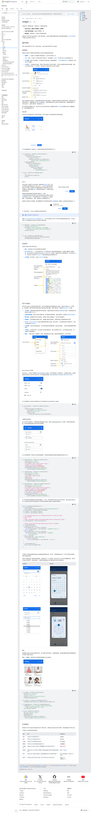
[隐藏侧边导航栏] (16, 810)
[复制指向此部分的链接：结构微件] (29, 50)
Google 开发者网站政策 (24, 766)
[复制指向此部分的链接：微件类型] (30, 43)
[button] (8, 35)
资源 (39, 1)
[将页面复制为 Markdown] (34, 22)
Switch (49, 253)
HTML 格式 (38, 254)
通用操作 (65, 60)
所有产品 (32, 1)
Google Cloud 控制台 (47, 795)
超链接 (65, 750)
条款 (20, 810)
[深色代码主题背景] (73, 152)
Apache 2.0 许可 (61, 765)
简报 (68, 792)
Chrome (42, 804)
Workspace (13, 2)
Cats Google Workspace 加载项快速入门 (34, 218)
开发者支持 (22, 797)
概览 (2, 8)
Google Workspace (29, 18)
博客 (68, 790)
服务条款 (21, 799)
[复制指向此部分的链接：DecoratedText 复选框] (34, 370)
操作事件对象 (68, 374)
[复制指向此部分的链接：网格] (25, 650)
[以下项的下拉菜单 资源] (41, 1)
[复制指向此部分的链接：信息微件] (29, 244)
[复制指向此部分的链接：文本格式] (30, 724)
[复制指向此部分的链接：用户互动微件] (31, 303)
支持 (21, 8)
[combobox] (68, 1)
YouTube (69, 797)
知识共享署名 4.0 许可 (40, 765)
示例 (17, 8)
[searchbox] (9, 13)
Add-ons (4, 6)
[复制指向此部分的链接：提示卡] (26, 182)
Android (36, 804)
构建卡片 (42, 103)
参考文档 (12, 8)
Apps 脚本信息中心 (47, 792)
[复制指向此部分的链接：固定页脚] (27, 112)
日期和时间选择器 (70, 314)
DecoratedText (34, 321)
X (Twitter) (69, 795)
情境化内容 (46, 184)
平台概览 (21, 790)
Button (44, 253)
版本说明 (21, 795)
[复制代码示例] (75, 152)
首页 (22, 1)
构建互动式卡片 (66, 308)
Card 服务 (59, 106)
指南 (7, 8)
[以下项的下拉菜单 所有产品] (35, 1)
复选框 (34, 323)
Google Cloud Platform (57, 804)
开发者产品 (22, 792)
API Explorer (45, 797)
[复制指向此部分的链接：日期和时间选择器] (32, 419)
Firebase (48, 804)
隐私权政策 (25, 810)
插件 (27, 1)
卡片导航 (55, 58)
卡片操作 (60, 60)
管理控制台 (45, 790)
